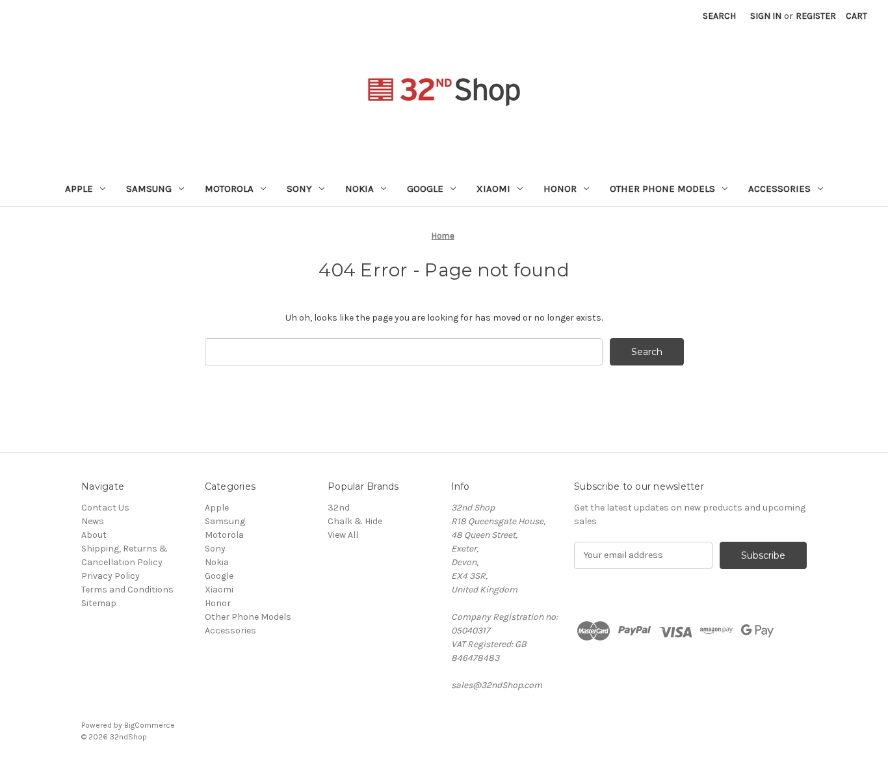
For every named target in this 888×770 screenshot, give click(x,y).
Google (425, 188)
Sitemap (98, 603)
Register (816, 15)
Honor (560, 188)
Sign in (765, 15)
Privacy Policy (110, 575)
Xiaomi (493, 188)
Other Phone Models (662, 188)
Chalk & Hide (355, 521)
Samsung (149, 188)
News (92, 521)
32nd (339, 507)
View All (343, 534)
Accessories (779, 188)
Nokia (359, 188)
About (94, 534)
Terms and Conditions (127, 589)
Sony (299, 188)
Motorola (229, 188)
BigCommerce (149, 725)
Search (719, 15)
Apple (79, 188)
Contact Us (105, 507)
